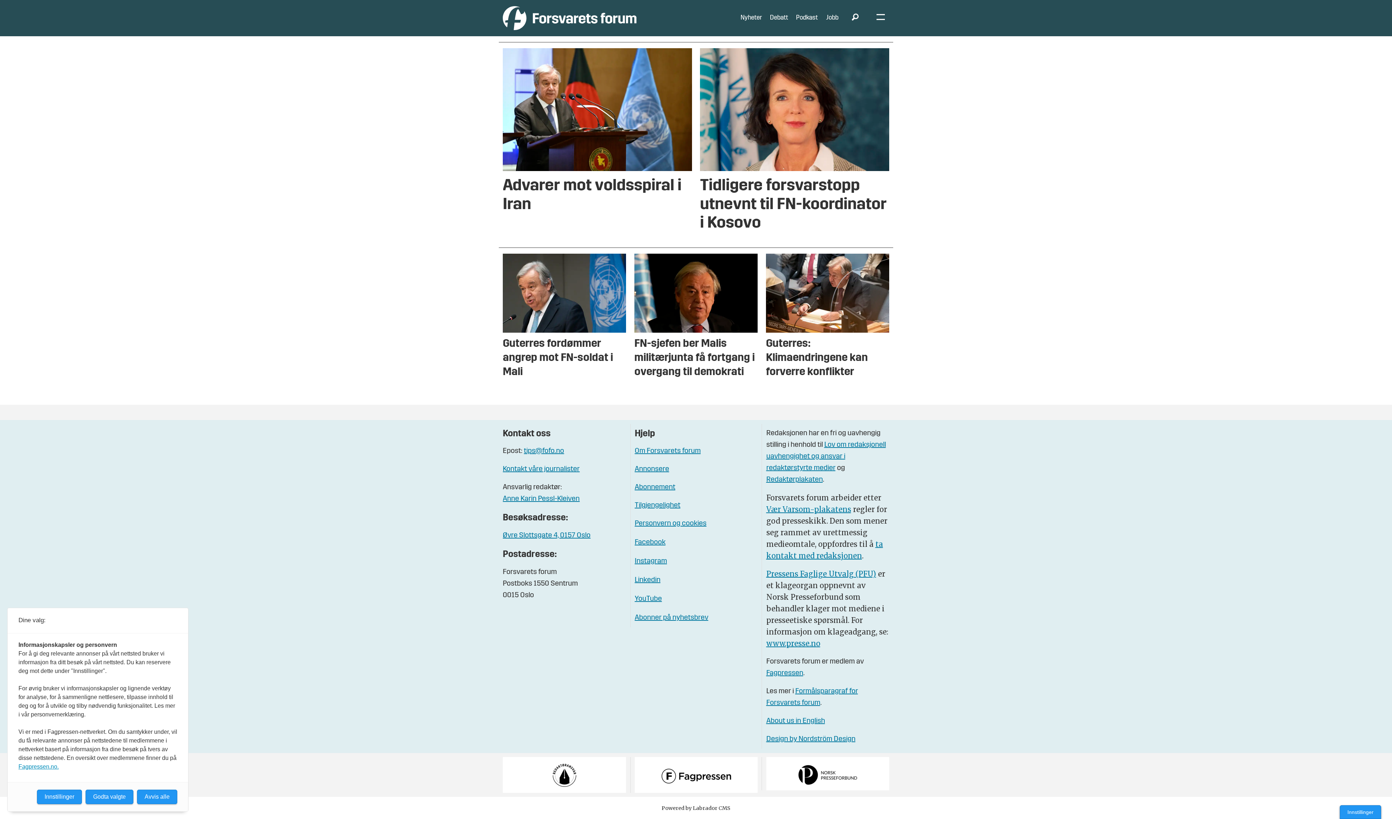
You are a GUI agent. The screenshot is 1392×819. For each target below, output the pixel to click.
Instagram (651, 561)
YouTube (648, 599)
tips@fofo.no (544, 451)
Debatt (779, 18)
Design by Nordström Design (811, 739)
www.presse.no (793, 643)
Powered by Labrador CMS (696, 808)
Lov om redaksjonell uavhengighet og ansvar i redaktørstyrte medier (826, 456)
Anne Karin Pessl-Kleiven (541, 499)
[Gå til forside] (570, 18)
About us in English (795, 721)
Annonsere (652, 469)
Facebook (650, 542)
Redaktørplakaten (794, 479)
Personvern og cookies (671, 523)
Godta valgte (109, 797)
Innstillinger (1360, 812)
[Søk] (855, 18)
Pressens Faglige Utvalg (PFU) (821, 573)
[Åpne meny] (880, 18)
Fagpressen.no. (38, 767)
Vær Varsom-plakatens (808, 509)
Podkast (807, 18)
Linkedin (647, 580)
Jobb (832, 18)
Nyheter (751, 18)
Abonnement (655, 487)
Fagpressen (784, 673)
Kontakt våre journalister (541, 469)
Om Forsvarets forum (668, 451)
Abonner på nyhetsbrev (671, 617)
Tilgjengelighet (657, 505)
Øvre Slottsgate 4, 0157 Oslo (547, 535)
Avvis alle (157, 797)
